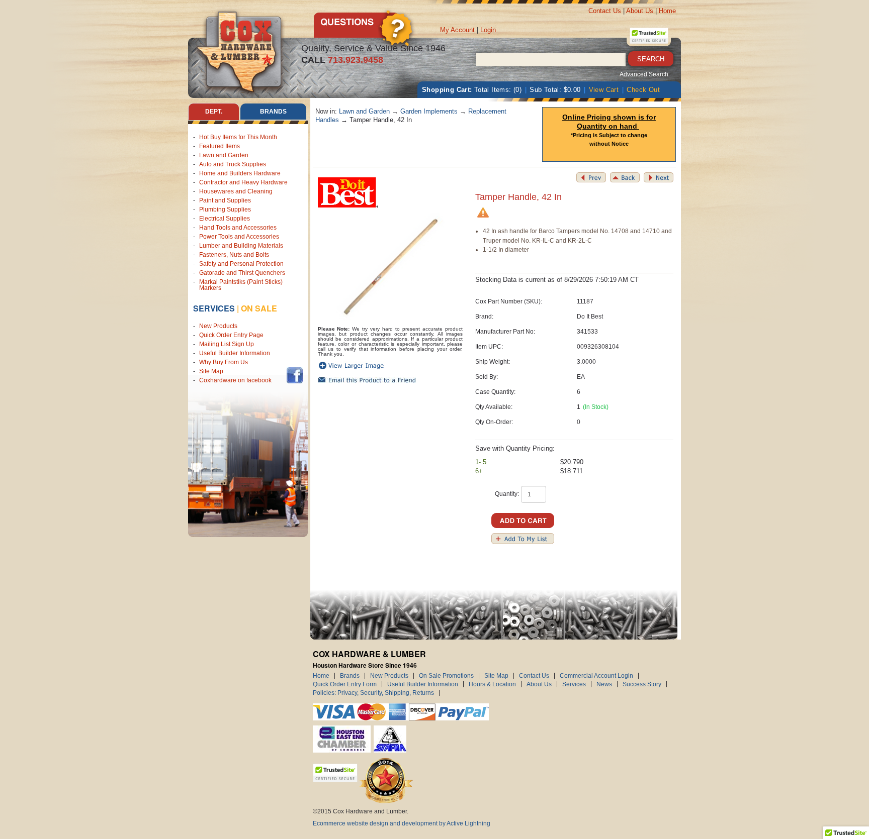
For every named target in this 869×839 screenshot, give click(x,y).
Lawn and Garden (223, 155)
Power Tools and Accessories (239, 236)
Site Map (211, 371)
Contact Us (604, 11)
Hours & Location (492, 684)
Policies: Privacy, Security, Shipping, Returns (373, 692)
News (604, 684)
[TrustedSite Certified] (648, 36)
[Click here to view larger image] (390, 267)
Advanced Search (644, 74)
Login (488, 30)
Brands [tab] (273, 111)
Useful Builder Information (234, 353)
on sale (259, 308)
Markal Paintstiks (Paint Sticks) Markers (241, 284)
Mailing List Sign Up (226, 344)
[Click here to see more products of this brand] (348, 192)
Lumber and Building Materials (241, 245)
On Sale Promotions (446, 675)
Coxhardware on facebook (237, 380)
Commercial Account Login (596, 675)
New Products (218, 326)
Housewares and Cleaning (236, 191)
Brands (350, 675)
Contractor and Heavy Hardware (243, 182)
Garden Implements (429, 111)
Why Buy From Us (223, 362)
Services (214, 308)
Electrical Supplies (224, 218)
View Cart (604, 89)
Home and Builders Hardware (240, 173)
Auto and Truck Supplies (232, 164)
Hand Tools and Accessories (238, 227)
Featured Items (219, 146)
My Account (457, 30)
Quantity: (507, 493)
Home (667, 11)
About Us (639, 11)
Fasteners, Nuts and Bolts (234, 254)
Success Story (642, 684)
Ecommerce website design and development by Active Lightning (401, 823)
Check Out (643, 89)
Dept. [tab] (213, 111)
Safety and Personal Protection (241, 263)
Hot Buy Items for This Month (238, 137)
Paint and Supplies (225, 200)
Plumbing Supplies (225, 209)
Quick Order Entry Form (345, 684)
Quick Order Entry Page (231, 335)
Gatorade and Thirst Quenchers (242, 272)
